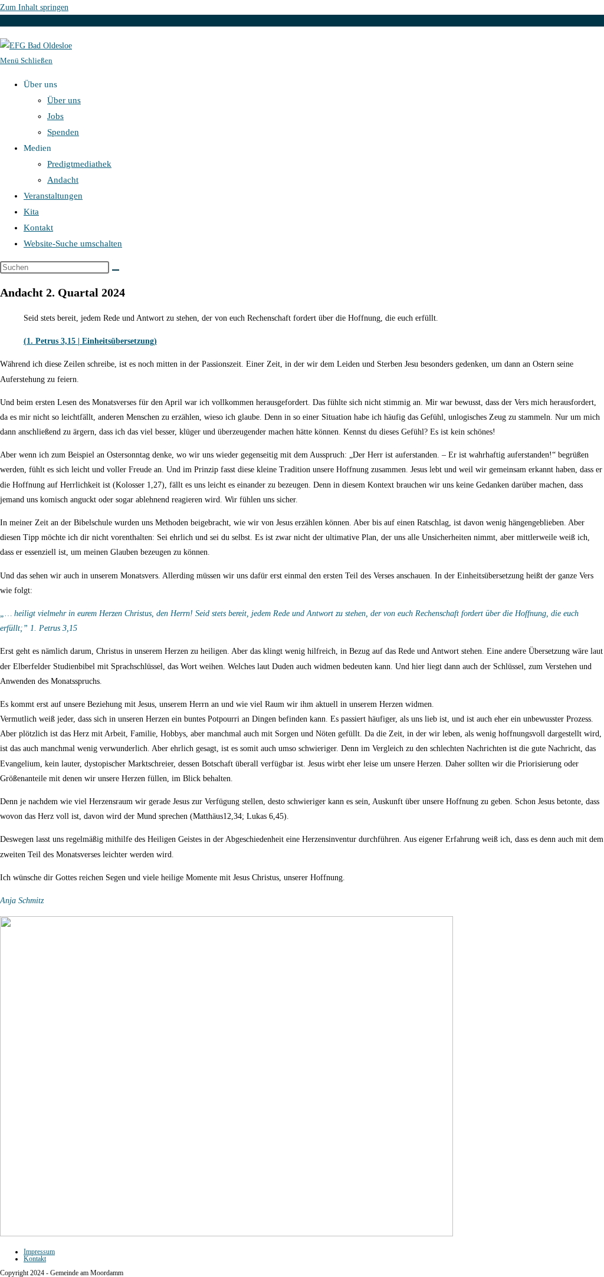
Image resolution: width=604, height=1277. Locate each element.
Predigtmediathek (79, 164)
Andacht (62, 180)
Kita (31, 211)
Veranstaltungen (53, 195)
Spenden (63, 132)
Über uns (64, 100)
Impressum (39, 1252)
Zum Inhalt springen (34, 7)
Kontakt (38, 227)
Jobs (55, 116)
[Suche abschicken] (115, 270)
